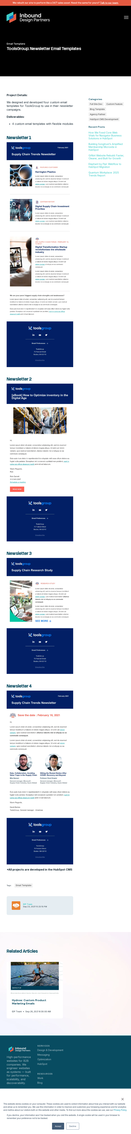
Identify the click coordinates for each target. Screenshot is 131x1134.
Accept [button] (58, 1126)
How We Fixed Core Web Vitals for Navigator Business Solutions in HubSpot (105, 135)
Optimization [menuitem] (44, 1059)
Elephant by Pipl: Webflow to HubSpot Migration (105, 165)
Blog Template (97, 109)
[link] (28, 17)
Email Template (16, 43)
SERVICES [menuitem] (43, 1046)
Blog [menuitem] (39, 1082)
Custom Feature (114, 104)
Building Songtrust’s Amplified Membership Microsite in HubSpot (106, 147)
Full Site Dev (96, 104)
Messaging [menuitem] (43, 1054)
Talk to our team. (109, 2)
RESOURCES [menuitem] (45, 1074)
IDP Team (27, 904)
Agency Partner (97, 114)
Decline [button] (72, 1126)
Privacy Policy (120, 1109)
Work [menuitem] (40, 1078)
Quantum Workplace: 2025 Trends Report (104, 174)
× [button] (123, 1098)
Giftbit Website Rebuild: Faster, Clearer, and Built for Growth (106, 157)
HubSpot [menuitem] (42, 1063)
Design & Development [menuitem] (50, 1050)
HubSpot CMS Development (104, 119)
